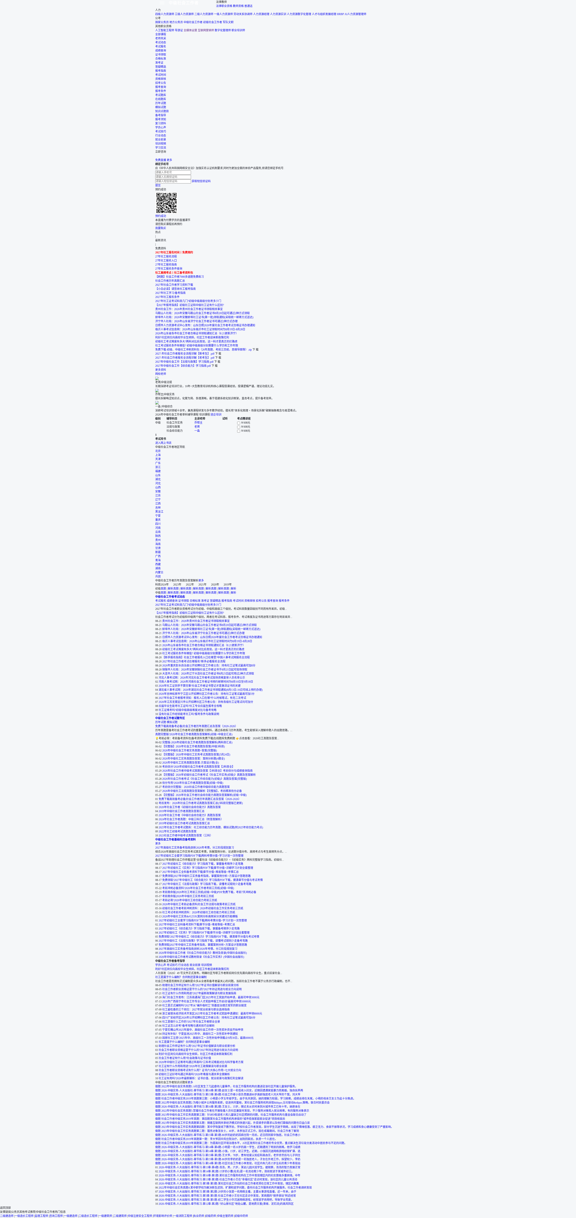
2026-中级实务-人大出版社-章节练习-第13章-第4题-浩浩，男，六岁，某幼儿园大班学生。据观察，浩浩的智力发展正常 (229, 1167)
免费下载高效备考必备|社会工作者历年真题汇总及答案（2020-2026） (196, 726)
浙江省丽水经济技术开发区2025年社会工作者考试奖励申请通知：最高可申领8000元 (212, 1013)
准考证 (159, 62)
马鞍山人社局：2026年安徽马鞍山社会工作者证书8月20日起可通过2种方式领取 (202, 313)
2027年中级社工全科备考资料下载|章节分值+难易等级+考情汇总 (200, 872)
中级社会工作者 (184, 3)
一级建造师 (70, 1216)
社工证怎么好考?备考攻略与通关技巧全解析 (188, 1025)
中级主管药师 (225, 1216)
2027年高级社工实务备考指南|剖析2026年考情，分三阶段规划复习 (194, 847)
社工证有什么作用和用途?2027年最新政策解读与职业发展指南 (199, 993)
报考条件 (160, 91)
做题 (158, 1086)
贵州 (158, 540)
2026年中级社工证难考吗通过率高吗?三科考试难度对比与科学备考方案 (201, 1062)
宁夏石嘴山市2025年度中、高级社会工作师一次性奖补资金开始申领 (202, 1029)
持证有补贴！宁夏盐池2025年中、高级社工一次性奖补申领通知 (200, 1033)
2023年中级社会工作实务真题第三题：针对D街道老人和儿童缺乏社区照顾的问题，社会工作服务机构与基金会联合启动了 (233, 1114)
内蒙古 (159, 572)
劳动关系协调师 (243, 14)
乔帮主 (198, 422)
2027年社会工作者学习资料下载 (174, 284)
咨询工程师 (56, 1216)
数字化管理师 (223, 30)
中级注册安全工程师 (140, 1216)
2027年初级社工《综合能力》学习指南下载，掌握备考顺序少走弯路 (202, 863)
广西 (158, 556)
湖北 (158, 479)
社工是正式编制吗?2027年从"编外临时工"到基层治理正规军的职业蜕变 (204, 1005)
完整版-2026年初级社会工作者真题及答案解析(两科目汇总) (197, 742)
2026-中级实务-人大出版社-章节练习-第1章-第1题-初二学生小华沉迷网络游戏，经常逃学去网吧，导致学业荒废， (226, 1199)
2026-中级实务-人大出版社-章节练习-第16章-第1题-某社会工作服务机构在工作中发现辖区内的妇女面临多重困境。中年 (229, 1175)
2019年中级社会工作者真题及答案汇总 (182, 811)
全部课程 (160, 34)
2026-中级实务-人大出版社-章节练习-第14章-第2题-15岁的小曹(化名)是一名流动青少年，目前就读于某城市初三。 (226, 1171)
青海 (158, 560)
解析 (170, 588)
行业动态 (160, 135)
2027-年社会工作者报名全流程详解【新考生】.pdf (184, 353)
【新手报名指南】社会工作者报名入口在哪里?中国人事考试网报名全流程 (206, 657)
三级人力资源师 (184, 14)
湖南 (158, 568)
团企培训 (216, 414)
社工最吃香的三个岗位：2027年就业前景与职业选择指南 (196, 1009)
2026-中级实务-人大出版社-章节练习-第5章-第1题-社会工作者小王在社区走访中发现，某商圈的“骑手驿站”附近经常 (227, 1195)
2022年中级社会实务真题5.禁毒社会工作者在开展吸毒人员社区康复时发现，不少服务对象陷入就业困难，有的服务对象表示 (235, 1110)
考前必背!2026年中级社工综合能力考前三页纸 (189, 900)
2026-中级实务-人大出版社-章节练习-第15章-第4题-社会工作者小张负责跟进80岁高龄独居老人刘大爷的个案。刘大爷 (230, 1094)
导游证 (179, 30)
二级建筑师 (120, 1216)
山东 (158, 475)
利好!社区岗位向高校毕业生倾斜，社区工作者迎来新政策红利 (192, 337)
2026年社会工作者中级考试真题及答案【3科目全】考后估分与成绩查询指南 (207, 770)
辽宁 (158, 499)
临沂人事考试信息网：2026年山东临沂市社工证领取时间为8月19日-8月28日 (200, 329)
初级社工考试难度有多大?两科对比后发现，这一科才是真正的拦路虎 (196, 341)
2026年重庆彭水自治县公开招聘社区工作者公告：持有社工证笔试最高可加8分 (208, 665)
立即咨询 (160, 151)
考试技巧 (160, 131)
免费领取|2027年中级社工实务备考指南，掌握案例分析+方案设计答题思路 (206, 876)
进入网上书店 (163, 443)
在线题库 (160, 99)
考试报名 (160, 46)
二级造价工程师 (88, 1216)
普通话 (248, 6)
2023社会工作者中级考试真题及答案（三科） (186, 835)
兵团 (158, 576)
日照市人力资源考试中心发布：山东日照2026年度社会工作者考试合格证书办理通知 (205, 325)
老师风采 (160, 38)
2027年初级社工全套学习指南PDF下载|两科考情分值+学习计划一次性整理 (199, 855)
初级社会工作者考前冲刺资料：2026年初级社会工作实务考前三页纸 (202, 908)
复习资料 (160, 123)
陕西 (158, 536)
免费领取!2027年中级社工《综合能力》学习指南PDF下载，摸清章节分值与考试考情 (212, 880)
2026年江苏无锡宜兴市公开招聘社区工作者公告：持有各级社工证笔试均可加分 (206, 702)
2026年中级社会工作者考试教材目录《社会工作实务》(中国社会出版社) (201, 957)
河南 (158, 528)
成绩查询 (160, 50)
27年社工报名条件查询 (168, 268)
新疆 (158, 552)
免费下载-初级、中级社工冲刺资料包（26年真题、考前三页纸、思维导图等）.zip (203, 349)
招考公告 (160, 83)
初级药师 (210, 1216)
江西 (158, 503)
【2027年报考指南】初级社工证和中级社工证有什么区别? (189, 305)
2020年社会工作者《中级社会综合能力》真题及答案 (190, 815)
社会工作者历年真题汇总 (170, 280)
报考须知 (160, 119)
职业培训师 (238, 30)
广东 (158, 463)
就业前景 (160, 139)
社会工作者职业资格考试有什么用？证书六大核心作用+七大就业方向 (200, 1070)
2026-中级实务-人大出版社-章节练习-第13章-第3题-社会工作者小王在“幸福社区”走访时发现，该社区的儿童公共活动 (228, 1179)
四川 (158, 523)
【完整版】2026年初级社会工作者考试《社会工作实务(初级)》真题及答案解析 (209, 774)
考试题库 (160, 95)
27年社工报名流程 (166, 256)
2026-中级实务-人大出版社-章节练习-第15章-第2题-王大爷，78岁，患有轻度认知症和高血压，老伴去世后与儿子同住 (230, 1155)
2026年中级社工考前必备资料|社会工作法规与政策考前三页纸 (199, 904)
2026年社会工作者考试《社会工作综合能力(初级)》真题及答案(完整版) (204, 778)
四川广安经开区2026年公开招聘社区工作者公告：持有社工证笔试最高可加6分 (208, 1017)
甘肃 (158, 548)
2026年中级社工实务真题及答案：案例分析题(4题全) (193, 758)
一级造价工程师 (24, 1216)
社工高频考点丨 (164, 272)
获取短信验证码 (201, 181)
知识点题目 (162, 111)
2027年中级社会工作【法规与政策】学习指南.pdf (184, 361)
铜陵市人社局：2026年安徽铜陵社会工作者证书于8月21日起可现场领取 (204, 669)
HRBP (340, 14)
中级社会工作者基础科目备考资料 (175, 839)
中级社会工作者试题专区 (170, 718)
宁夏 (158, 515)
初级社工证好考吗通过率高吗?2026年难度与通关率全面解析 (194, 1074)
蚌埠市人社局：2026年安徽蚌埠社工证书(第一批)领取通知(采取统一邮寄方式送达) (204, 317)
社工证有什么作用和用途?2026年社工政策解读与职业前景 (193, 1066)
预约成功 (160, 216)
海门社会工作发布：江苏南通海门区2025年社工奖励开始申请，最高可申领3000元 (210, 997)
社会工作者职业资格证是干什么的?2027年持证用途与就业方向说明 (202, 989)
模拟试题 (160, 107)
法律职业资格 (224, 6)
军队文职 (228, 22)
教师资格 (238, 6)
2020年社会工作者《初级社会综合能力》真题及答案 (190, 807)
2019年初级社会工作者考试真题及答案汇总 (184, 823)
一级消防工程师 (182, 1216)
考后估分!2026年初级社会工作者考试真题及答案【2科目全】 (198, 766)
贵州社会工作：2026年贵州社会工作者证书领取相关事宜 (189, 309)
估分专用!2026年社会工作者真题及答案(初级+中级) (192, 782)
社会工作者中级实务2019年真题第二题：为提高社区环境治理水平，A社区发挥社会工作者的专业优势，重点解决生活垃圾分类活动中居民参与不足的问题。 (254, 1143)
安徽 (158, 491)
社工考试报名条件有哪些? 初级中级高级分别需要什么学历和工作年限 (196, 345)
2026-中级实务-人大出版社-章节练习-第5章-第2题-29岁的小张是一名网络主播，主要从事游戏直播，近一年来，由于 (227, 1191)
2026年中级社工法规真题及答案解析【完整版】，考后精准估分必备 (202, 791)
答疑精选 (160, 66)
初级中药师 (241, 1216)
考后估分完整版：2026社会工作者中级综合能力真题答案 (196, 787)
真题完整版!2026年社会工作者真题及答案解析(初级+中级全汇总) (193, 734)
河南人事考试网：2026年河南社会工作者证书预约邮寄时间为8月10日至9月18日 (206, 681)
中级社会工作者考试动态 (170, 596)
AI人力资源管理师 (355, 14)
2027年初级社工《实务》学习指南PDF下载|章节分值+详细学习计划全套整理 (207, 867)
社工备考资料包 (183, 272)
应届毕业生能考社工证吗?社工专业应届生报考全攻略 (190, 706)
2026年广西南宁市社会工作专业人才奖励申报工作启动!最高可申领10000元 (206, 1001)
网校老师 (160, 373)
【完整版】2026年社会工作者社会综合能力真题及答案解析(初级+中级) (204, 795)
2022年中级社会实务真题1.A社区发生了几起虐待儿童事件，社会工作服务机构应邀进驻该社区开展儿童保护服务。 (229, 1086)
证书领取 (160, 54)
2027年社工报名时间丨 (168, 252)
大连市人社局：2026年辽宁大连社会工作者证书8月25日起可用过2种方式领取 (208, 673)
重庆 (158, 519)
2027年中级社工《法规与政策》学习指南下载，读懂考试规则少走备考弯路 (206, 884)
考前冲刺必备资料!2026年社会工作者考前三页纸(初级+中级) (198, 888)
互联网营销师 (206, 30)
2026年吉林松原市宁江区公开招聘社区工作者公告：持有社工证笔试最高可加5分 (206, 693)
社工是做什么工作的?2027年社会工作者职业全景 (191, 1021)
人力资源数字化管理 (299, 14)
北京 (158, 451)
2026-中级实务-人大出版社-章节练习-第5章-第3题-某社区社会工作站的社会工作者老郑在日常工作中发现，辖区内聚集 (229, 1183)
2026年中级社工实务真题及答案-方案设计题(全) (190, 762)
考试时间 (160, 74)
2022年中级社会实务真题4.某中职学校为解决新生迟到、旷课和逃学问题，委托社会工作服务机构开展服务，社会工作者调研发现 (235, 1187)
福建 (158, 471)
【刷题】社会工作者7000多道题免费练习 (179, 276)
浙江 (158, 467)
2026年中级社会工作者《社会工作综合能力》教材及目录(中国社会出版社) (203, 952)
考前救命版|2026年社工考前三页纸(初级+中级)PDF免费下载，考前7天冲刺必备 (209, 892)
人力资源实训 (278, 14)
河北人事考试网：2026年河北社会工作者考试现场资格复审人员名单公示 (202, 677)
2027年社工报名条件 (167, 297)
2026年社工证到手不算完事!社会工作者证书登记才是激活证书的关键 (200, 685)
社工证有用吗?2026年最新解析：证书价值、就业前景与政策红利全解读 (201, 1078)
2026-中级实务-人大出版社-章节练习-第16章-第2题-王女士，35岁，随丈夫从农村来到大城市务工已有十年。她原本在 (230, 1106)
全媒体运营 (190, 30)
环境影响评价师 (162, 1216)
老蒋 (197, 426)
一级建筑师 (105, 1216)
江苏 (158, 495)
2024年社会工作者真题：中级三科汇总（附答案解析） (191, 819)
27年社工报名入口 (166, 260)
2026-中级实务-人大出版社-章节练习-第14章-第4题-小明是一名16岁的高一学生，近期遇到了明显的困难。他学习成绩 (230, 1147)
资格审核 (160, 78)
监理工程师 (41, 1216)
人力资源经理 (261, 14)
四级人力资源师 (164, 14)
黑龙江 (159, 511)
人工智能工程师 (164, 30)
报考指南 (160, 70)
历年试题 (160, 103)
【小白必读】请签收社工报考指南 (175, 289)
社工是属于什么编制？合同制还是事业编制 (181, 977)
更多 (169, 160)
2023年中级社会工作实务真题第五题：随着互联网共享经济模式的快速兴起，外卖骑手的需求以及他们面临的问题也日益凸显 (235, 1122)
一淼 (197, 430)
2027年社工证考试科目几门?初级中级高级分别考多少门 (188, 301)
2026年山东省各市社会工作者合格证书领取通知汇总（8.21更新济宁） (196, 333)
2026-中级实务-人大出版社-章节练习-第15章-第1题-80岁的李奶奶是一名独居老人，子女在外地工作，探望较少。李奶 (230, 1159)
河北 (158, 483)
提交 (158, 185)
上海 (158, 455)
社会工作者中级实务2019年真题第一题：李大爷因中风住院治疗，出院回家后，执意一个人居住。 (219, 1139)
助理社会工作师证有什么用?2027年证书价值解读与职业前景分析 (200, 985)
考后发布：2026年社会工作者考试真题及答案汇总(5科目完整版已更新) (201, 803)
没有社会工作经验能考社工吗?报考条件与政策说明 (189, 714)
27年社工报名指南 (166, 264)
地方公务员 (176, 22)
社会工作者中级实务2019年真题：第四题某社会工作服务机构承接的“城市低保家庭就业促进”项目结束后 (223, 1118)
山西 (158, 487)
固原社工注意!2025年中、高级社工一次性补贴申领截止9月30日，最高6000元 (208, 1037)
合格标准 (160, 58)
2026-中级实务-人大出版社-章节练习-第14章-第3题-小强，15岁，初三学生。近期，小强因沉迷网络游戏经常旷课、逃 (230, 1151)
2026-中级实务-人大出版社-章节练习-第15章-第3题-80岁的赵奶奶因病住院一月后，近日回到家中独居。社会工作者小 (230, 1135)
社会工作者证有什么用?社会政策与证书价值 (185, 1058)
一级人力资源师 (223, 14)
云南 (158, 532)
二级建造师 (7, 1216)
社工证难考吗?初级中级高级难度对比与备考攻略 (187, 710)
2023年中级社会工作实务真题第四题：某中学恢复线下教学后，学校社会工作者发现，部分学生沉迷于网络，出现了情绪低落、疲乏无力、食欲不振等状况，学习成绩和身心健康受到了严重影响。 (277, 1127)
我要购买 (160, 228)
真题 (163, 588)
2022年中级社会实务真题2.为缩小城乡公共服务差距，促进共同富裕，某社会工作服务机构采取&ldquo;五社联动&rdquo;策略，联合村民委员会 (245, 1102)
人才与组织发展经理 (324, 14)
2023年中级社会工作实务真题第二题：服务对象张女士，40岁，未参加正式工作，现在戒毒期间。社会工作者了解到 (230, 1131)
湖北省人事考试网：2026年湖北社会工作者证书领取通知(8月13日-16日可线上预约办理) (211, 689)
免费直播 (160, 160)
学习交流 (160, 147)
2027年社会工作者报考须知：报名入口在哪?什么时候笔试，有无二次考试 (202, 698)
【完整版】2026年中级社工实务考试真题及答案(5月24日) (196, 754)
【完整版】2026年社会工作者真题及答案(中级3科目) (193, 746)
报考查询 (160, 87)
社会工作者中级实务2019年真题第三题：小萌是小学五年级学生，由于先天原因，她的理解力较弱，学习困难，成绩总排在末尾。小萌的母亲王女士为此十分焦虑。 (258, 1098)
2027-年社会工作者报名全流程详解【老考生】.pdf (184, 357)
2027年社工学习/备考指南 (170, 293)
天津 (158, 459)
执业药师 (198, 1216)
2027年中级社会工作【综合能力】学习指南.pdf (183, 365)
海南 (158, 544)
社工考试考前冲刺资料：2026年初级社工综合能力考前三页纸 (198, 912)
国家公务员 (162, 22)
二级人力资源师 (203, 14)
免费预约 (187, 252)
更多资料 (160, 369)
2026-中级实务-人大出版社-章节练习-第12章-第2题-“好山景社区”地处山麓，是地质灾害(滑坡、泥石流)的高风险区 (226, 1203)
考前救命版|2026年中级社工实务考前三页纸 (188, 896)
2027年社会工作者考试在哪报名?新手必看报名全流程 (193, 661)
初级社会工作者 (212, 22)
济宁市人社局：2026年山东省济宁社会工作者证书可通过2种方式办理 (196, 321)
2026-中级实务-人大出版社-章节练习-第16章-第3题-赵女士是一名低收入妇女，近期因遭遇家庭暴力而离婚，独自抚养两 (232, 1090)
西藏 (158, 564)
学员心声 (160, 127)
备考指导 (160, 115)
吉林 (158, 507)
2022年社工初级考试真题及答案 (177, 831)
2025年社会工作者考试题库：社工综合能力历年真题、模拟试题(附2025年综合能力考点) (211, 827)
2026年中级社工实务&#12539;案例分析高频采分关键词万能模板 (200, 916)
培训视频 (160, 143)
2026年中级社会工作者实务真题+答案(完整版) (189, 750)
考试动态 (160, 42)
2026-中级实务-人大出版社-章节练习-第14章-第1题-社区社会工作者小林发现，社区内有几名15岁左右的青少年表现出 (230, 1163)
